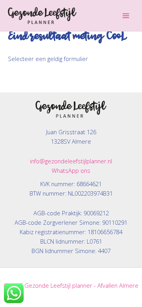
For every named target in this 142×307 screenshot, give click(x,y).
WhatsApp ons (71, 170)
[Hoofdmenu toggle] (126, 15)
